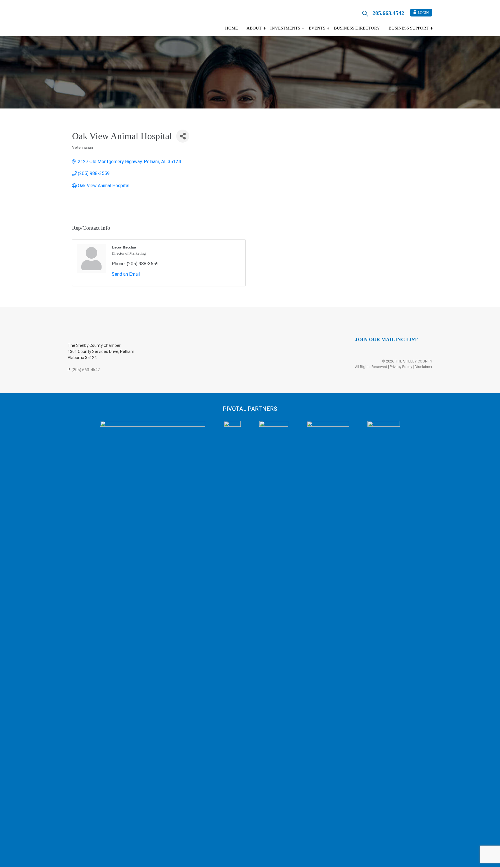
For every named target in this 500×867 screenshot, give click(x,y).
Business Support (409, 28)
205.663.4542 (388, 13)
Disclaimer (423, 367)
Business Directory (357, 28)
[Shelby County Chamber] (113, 19)
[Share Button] (182, 136)
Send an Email (126, 274)
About (254, 28)
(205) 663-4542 (85, 369)
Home (231, 28)
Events (317, 28)
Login (423, 13)
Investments (285, 28)
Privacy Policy (401, 367)
